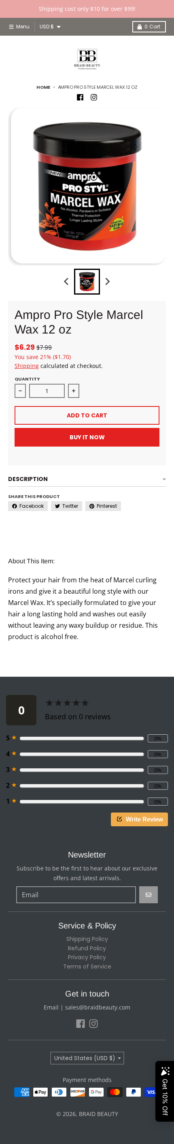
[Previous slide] (66, 282)
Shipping (27, 366)
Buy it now (87, 437)
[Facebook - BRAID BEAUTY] (80, 97)
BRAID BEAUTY (98, 1114)
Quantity (27, 379)
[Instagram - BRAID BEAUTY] (94, 97)
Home (43, 87)
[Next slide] (107, 282)
